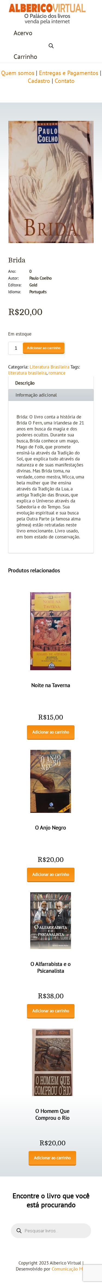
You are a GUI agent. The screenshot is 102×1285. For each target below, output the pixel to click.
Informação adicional (36, 395)
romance (57, 373)
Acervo (23, 33)
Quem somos (17, 73)
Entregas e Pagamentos (68, 73)
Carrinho (25, 57)
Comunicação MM (69, 1269)
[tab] (51, 382)
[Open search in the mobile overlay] (51, 45)
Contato (65, 81)
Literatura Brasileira (49, 367)
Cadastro (39, 81)
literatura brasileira (27, 373)
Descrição (25, 383)
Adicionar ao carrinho (43, 348)
